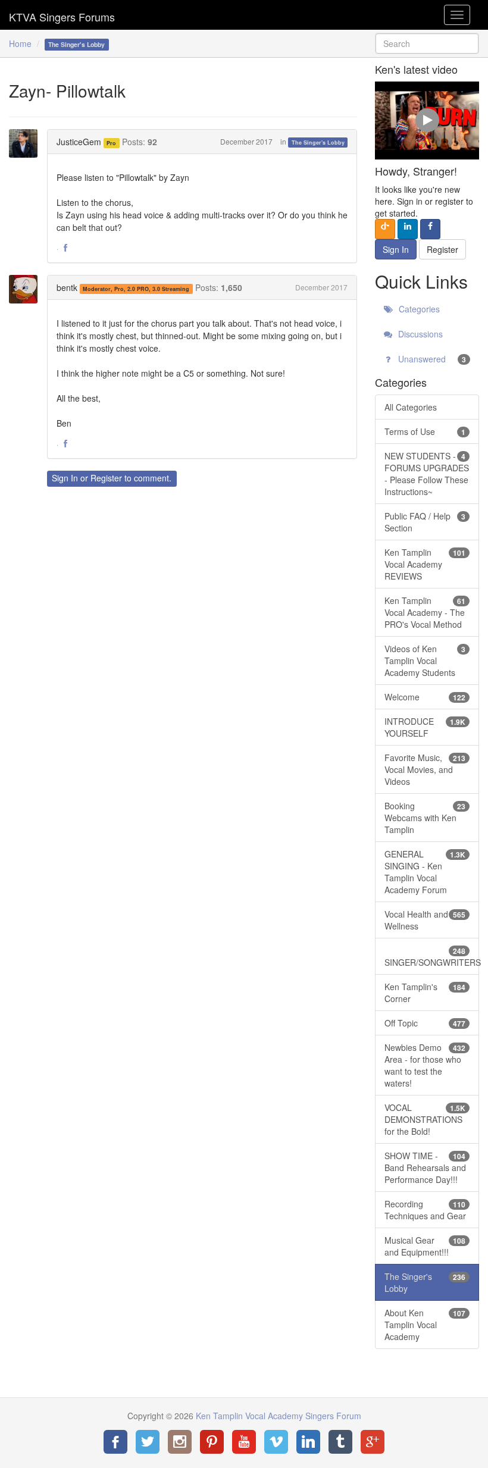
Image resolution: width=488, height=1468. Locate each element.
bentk (67, 287)
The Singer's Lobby (318, 142)
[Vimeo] (276, 1442)
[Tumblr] (340, 1442)
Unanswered (431, 359)
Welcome (424, 697)
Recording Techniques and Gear (425, 1210)
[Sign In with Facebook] (430, 229)
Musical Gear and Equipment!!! (424, 1246)
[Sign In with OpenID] (385, 229)
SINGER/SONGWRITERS (431, 957)
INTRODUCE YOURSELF (424, 727)
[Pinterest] (212, 1442)
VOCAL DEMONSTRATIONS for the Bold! (424, 1119)
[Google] (372, 1442)
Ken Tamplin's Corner (424, 992)
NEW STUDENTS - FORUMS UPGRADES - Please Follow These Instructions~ (426, 473)
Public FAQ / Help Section (424, 522)
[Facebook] (115, 1442)
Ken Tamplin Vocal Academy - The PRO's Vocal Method (424, 612)
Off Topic (424, 1023)
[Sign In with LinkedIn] (408, 229)
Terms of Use (424, 431)
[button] (65, 248)
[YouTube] (244, 1442)
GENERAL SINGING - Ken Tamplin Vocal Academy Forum (424, 872)
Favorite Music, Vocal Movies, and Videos (424, 769)
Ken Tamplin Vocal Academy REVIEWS (424, 564)
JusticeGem (79, 142)
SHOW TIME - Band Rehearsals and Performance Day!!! (425, 1167)
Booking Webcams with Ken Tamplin (424, 817)
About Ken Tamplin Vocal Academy (424, 1324)
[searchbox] (427, 43)
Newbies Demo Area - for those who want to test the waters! (424, 1065)
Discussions (419, 334)
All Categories (410, 407)
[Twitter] (147, 1442)
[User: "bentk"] (27, 289)
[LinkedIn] (308, 1442)
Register (106, 478)
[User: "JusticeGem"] (27, 143)
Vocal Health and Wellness (424, 920)
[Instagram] (180, 1442)
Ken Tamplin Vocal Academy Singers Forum (62, 15)
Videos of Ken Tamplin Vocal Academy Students (424, 660)
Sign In (65, 478)
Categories (418, 309)
